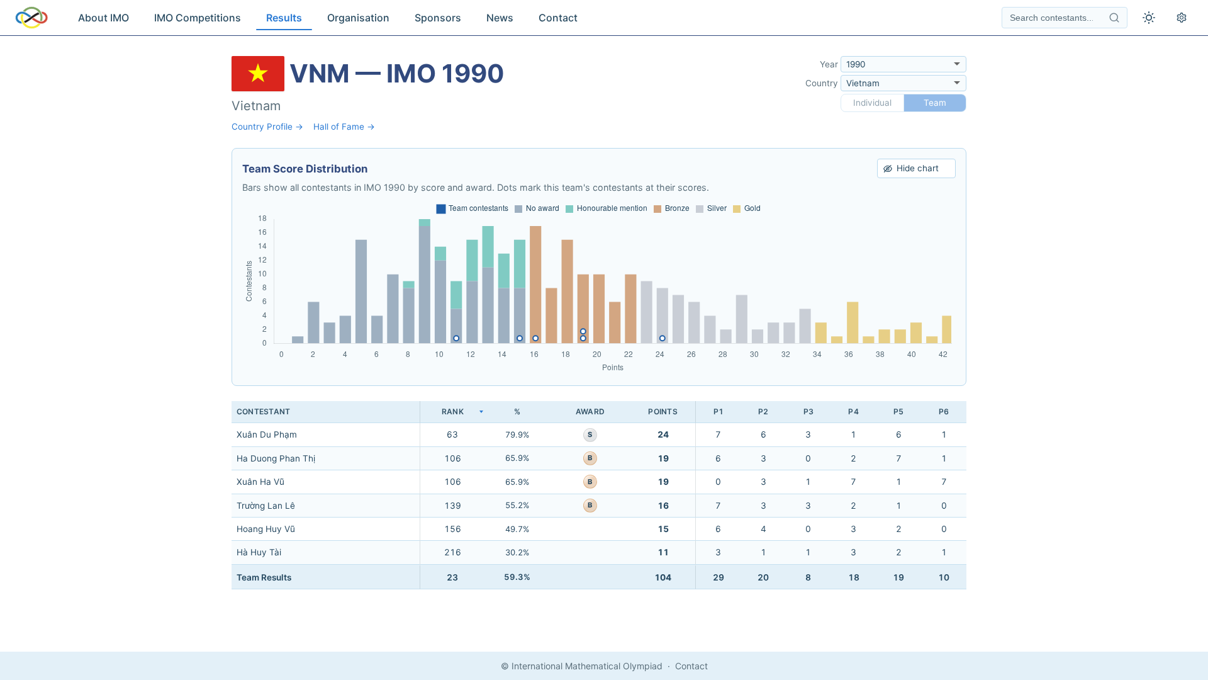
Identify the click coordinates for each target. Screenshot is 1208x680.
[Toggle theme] (1149, 17)
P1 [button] (718, 411)
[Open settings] (1181, 17)
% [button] (517, 411)
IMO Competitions (197, 17)
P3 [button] (808, 411)
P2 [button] (763, 411)
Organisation (358, 17)
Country (821, 83)
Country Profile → (267, 127)
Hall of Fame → (344, 127)
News (499, 17)
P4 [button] (853, 411)
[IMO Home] (31, 17)
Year (829, 64)
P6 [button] (944, 411)
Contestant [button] (263, 411)
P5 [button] (898, 411)
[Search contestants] (1114, 17)
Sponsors (438, 17)
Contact (558, 17)
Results (284, 17)
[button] (452, 412)
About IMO (103, 17)
